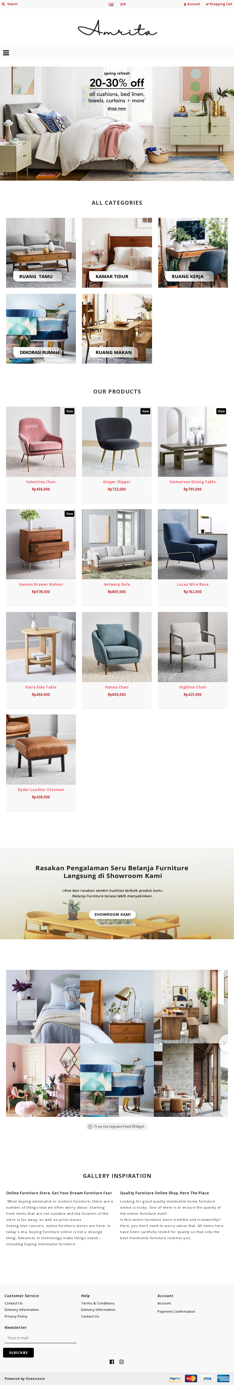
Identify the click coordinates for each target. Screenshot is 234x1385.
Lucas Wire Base (193, 584)
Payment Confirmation (176, 1311)
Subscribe (18, 1353)
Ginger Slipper (117, 481)
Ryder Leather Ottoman (41, 789)
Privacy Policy (16, 1316)
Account (164, 1303)
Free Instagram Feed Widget (119, 1126)
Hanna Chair (117, 687)
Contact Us (14, 1303)
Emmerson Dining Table (193, 481)
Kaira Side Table (41, 687)
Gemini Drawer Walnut (41, 584)
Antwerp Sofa (117, 584)
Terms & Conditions (98, 1303)
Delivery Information (22, 1309)
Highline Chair (193, 687)
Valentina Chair (41, 481)
